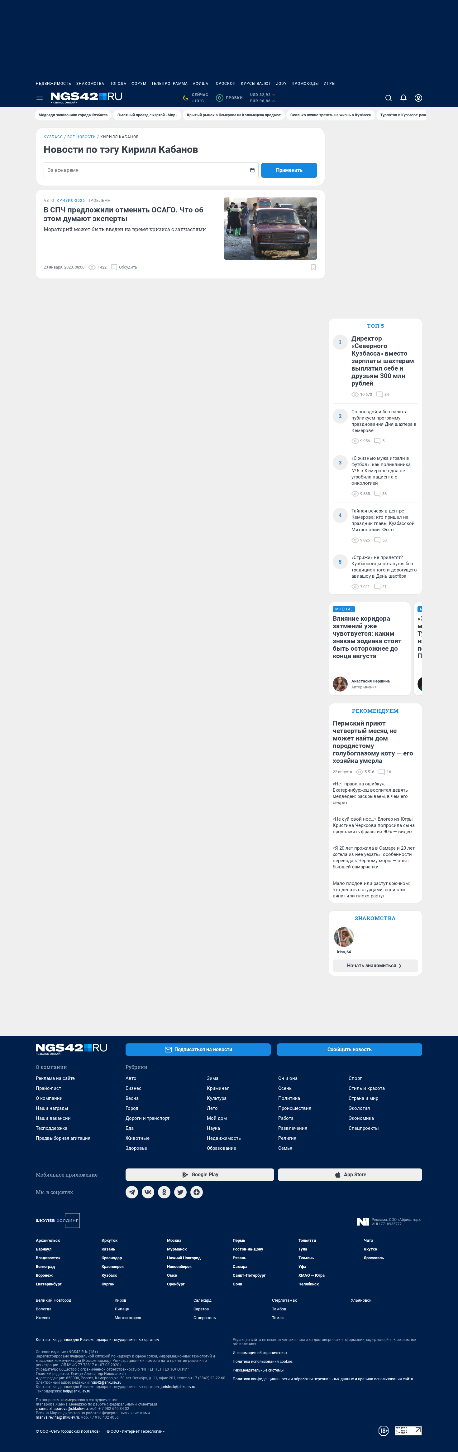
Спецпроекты (364, 1128)
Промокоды (305, 83)
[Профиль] (418, 98)
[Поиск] (388, 98)
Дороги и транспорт (147, 1118)
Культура (217, 1098)
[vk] (148, 1192)
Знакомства (90, 83)
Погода (117, 83)
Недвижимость (53, 83)
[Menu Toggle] (39, 98)
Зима (212, 1078)
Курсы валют (256, 83)
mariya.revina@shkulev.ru (57, 1417)
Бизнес (133, 1088)
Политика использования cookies (263, 1361)
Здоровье (136, 1148)
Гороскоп (224, 83)
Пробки (230, 98)
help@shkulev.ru (76, 1391)
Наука (213, 1128)
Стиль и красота (367, 1088)
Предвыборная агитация (63, 1138)
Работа (285, 1118)
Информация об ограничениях (260, 1353)
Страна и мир (363, 1098)
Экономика (361, 1118)
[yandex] (196, 1192)
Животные (138, 1138)
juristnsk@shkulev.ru (178, 1387)
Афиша (200, 83)
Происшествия (294, 1108)
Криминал (218, 1088)
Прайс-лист (48, 1088)
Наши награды (52, 1108)
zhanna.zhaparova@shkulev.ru (62, 1408)
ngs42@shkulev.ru (106, 1382)
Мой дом (217, 1118)
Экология (359, 1108)
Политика (289, 1098)
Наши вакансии (53, 1118)
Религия (287, 1138)
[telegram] (132, 1192)
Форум (138, 83)
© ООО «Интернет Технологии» (136, 1431)
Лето (212, 1108)
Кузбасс (53, 137)
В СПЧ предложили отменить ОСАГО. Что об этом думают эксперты (123, 214)
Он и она (288, 1078)
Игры (330, 83)
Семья (285, 1148)
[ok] (164, 1192)
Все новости (81, 137)
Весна (132, 1098)
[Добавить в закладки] (313, 267)
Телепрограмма (169, 83)
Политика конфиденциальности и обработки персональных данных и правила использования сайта (323, 1379)
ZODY (281, 83)
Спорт (355, 1078)
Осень (285, 1088)
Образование (221, 1148)
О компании (49, 1098)
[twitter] (180, 1192)
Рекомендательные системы (258, 1370)
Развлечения (292, 1128)
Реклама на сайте (55, 1078)
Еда (130, 1128)
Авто (131, 1078)
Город (132, 1108)
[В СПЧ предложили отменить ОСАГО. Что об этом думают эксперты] (270, 228)
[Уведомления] (403, 98)
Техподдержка (51, 1128)
